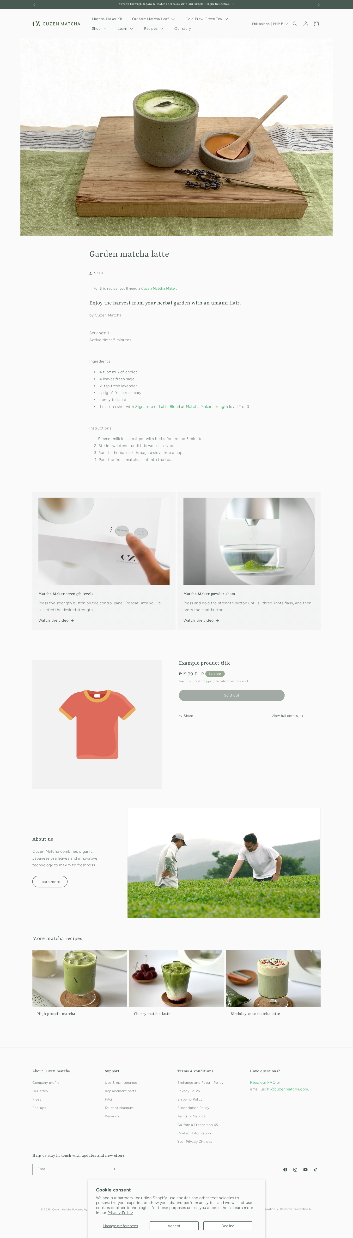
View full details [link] (285, 716)
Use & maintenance (121, 1082)
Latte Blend (169, 406)
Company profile (46, 1082)
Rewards (112, 1116)
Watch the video (53, 620)
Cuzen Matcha (61, 1209)
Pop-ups (39, 1108)
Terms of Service (191, 1116)
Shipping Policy (190, 1099)
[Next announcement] (319, 4)
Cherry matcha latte (152, 1014)
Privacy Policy (120, 1212)
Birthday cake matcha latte (255, 1014)
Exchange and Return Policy (200, 1082)
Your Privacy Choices (194, 1141)
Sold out (232, 695)
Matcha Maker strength (207, 406)
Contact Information (194, 1133)
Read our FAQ (263, 1082)
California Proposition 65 (197, 1125)
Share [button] (99, 273)
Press (37, 1099)
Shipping (208, 681)
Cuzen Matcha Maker (158, 288)
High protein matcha (56, 1014)
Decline (227, 1226)
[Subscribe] (113, 1169)
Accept (174, 1226)
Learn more (50, 882)
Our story (40, 1091)
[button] (295, 23)
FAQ (108, 1099)
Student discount (119, 1108)
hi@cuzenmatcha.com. (288, 1089)
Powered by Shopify (85, 1209)
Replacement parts (120, 1091)
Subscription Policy (193, 1108)
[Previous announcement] (34, 4)
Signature (144, 406)
